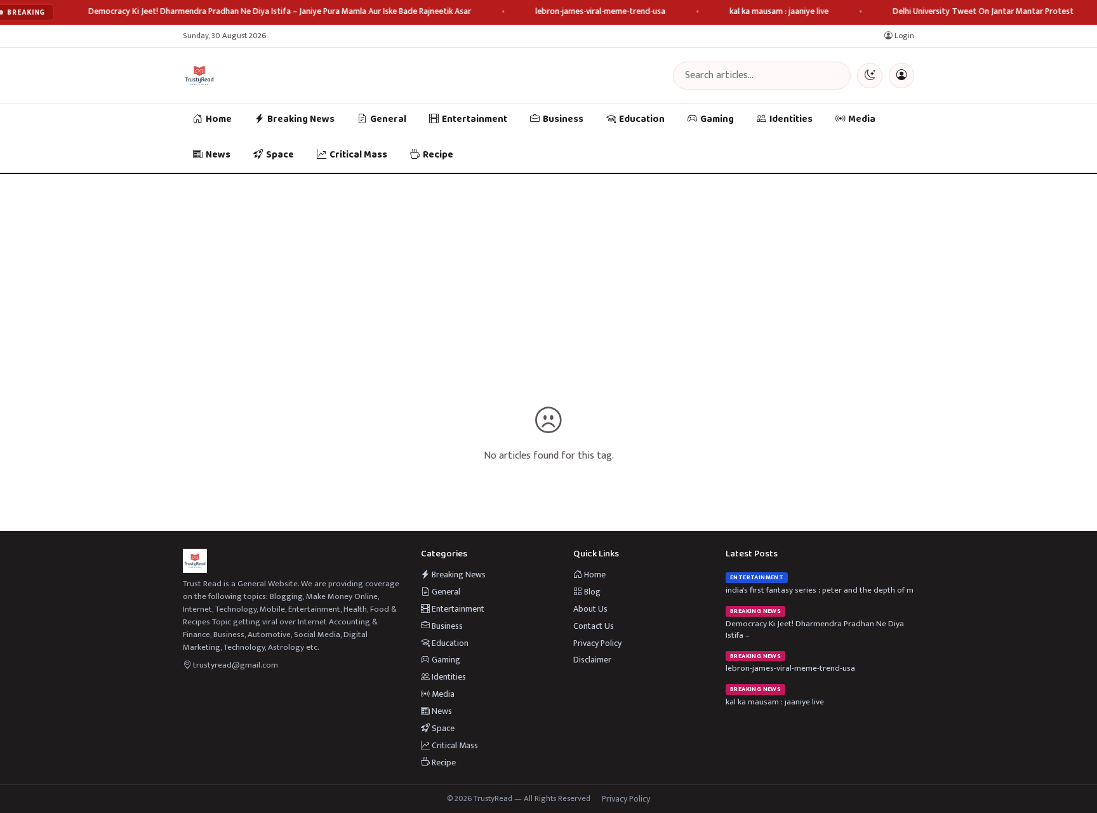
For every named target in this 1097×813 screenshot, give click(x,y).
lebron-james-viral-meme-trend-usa (601, 11)
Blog (591, 591)
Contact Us (593, 626)
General (388, 119)
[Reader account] (901, 75)
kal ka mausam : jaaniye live (779, 11)
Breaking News (301, 119)
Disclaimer (592, 659)
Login (903, 36)
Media (861, 119)
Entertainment (474, 119)
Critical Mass (358, 155)
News (218, 155)
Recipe (438, 155)
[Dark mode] (869, 75)
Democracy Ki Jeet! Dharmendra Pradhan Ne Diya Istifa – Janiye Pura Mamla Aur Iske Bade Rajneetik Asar (280, 11)
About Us (590, 608)
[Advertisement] (548, 269)
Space (280, 155)
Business (563, 119)
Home (219, 119)
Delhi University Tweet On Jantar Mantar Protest (983, 11)
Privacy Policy (597, 643)
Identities (791, 119)
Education (642, 119)
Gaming (717, 119)
